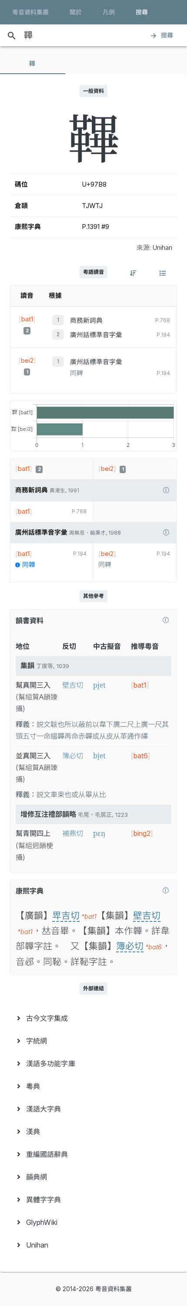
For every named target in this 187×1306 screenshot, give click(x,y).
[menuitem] (93, 1018)
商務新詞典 (86, 320)
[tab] (32, 63)
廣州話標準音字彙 (96, 335)
